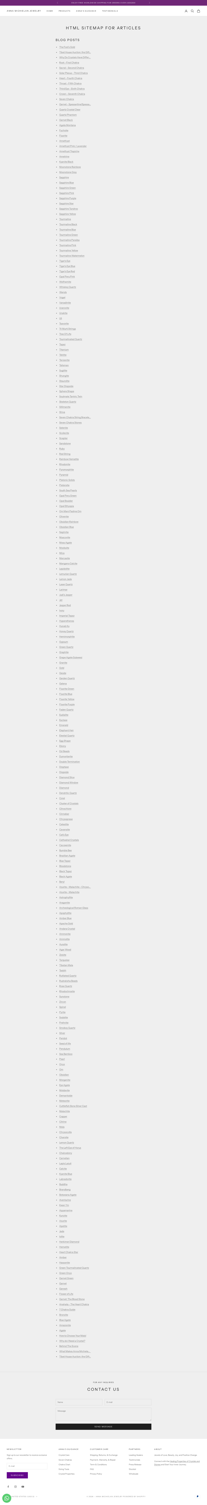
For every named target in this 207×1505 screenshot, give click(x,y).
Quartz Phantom (68, 114)
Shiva (62, 412)
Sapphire (64, 177)
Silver (62, 1033)
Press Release (135, 1464)
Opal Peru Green (68, 495)
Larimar (63, 589)
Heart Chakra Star (68, 1252)
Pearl (62, 1059)
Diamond (64, 787)
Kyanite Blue (65, 1173)
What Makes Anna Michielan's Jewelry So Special (85, 1351)
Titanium (64, 349)
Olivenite (64, 516)
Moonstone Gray (68, 172)
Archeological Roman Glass (73, 907)
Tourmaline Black (68, 224)
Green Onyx (65, 1273)
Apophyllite (65, 913)
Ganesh (63, 1288)
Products (64, 11)
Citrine (62, 1121)
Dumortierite (66, 756)
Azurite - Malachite (69, 892)
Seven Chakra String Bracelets (75, 417)
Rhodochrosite (67, 991)
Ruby (62, 448)
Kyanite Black (66, 161)
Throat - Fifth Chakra (70, 83)
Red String (64, 453)
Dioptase (64, 766)
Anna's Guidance (86, 11)
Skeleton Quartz (67, 401)
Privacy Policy (96, 1474)
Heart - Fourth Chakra (70, 78)
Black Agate (65, 876)
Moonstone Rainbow (70, 166)
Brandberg (65, 1189)
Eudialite (63, 714)
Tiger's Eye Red (67, 271)
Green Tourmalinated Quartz (74, 1267)
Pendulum (64, 1048)
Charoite (63, 1137)
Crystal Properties (66, 1474)
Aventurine (65, 1199)
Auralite (63, 944)
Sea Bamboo (65, 1053)
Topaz (62, 344)
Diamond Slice (66, 777)
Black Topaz (65, 871)
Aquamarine (65, 1210)
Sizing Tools (64, 1469)
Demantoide (65, 1095)
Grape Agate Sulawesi (70, 657)
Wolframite (65, 281)
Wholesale (133, 1474)
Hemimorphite (67, 636)
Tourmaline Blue (67, 229)
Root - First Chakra (69, 62)
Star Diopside (66, 386)
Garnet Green (66, 1278)
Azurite (63, 1220)
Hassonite (64, 1262)
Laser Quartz (66, 584)
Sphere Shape (66, 391)
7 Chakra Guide (67, 1309)
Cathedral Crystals (69, 839)
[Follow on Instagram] (15, 1486)
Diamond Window (68, 782)
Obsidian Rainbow (68, 521)
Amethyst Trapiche (69, 151)
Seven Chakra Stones (70, 422)
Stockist (132, 1469)
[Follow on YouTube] (22, 1486)
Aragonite (64, 902)
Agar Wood (65, 949)
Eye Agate (64, 1085)
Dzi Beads (64, 751)
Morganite (64, 1079)
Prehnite (63, 1022)
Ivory (61, 610)
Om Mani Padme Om (70, 511)
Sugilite (63, 370)
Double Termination (69, 761)
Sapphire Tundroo (68, 208)
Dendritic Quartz (68, 793)
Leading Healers (136, 1455)
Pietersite (64, 485)
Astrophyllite (66, 897)
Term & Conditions (98, 1464)
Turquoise (64, 960)
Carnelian (64, 1158)
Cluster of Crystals (68, 803)
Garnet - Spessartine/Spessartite (76, 104)
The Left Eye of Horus (70, 1147)
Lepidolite (64, 568)
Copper (63, 1116)
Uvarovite (64, 307)
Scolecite (64, 433)
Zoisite (62, 954)
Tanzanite (64, 360)
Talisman (64, 365)
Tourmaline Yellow (68, 250)
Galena (63, 683)
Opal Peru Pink (67, 276)
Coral (62, 798)
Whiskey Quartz (67, 287)
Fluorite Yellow (66, 699)
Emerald (63, 725)
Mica (61, 553)
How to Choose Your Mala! (72, 1335)
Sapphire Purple (67, 198)
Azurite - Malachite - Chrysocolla (76, 886)
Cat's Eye (64, 834)
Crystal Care (64, 1455)
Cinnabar (64, 813)
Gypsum (63, 641)
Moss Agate (65, 542)
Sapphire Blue (66, 182)
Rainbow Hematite (69, 459)
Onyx (62, 1064)
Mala (61, 1126)
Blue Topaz (64, 860)
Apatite (63, 1226)
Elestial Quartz (66, 735)
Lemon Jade (65, 579)
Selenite (63, 427)
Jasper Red (65, 605)
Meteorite (64, 1100)
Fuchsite (63, 130)
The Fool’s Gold (67, 47)
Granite (63, 662)
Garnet (63, 1283)
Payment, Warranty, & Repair (103, 1460)
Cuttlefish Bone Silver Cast (73, 1106)
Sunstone (64, 996)
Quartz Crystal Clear (69, 109)
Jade (61, 1231)
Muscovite (64, 537)
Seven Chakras (65, 1460)
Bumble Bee (65, 850)
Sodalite (63, 1017)
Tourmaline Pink (67, 245)
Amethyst (64, 140)
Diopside (64, 772)
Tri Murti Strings (67, 328)
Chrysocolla (65, 1132)
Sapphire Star (66, 203)
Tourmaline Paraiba (69, 240)
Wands (63, 292)
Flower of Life (66, 1293)
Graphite (64, 652)
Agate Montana (67, 125)
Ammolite (64, 939)
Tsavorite (64, 323)
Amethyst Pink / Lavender (73, 146)
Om (61, 1069)
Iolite (61, 1236)
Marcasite (64, 558)
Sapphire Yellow (67, 213)
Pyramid (63, 474)
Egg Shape (65, 740)
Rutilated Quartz (67, 975)
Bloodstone (65, 866)
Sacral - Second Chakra (71, 67)
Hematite (64, 1246)
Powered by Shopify (134, 1497)
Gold (61, 667)
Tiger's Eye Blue (67, 266)
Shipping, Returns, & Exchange (104, 1455)
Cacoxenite (65, 845)
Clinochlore (65, 808)
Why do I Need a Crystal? (72, 1340)
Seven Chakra (66, 99)
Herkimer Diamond (69, 1241)
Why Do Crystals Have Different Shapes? (80, 57)
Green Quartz (66, 647)
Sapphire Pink (66, 193)
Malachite (64, 1111)
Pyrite (62, 1012)
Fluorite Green (66, 688)
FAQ (92, 1469)
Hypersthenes (66, 620)
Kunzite (63, 1215)
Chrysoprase (66, 819)
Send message (103, 1426)
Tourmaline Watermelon (71, 255)
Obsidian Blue (66, 526)
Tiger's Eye (64, 260)
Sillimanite (64, 406)
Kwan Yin (64, 1205)
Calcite (63, 1168)
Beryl (61, 881)
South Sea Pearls (68, 490)
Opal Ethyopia (66, 506)
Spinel (62, 1006)
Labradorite (65, 1179)
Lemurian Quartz (68, 573)
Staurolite (64, 380)
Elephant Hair (66, 730)
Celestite (64, 824)
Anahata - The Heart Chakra (74, 1304)
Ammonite (65, 933)
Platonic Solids (67, 479)
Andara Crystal (67, 928)
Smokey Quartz (67, 1027)
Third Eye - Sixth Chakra (72, 88)
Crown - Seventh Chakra (72, 93)
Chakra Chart (64, 1464)
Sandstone (65, 443)
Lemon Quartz (66, 1142)
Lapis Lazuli (65, 1163)
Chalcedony (65, 1152)
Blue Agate (65, 1320)
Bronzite (63, 1314)
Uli (60, 318)
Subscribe (17, 1475)
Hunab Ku (64, 626)
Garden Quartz (67, 678)
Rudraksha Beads (68, 980)
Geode (62, 673)
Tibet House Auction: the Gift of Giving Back (82, 52)
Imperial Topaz (66, 615)
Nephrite (64, 532)
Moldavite (64, 1090)
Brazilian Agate (67, 855)
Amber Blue (65, 918)
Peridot (63, 1038)
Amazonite (65, 1325)
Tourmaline (65, 219)
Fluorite (63, 135)
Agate (62, 1330)
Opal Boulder (66, 500)
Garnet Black (66, 119)
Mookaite (64, 547)
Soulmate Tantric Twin (70, 396)
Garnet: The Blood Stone (72, 1299)
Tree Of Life (65, 333)
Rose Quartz (65, 986)
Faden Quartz (66, 709)
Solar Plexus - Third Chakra (73, 73)
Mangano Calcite (68, 563)
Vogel (62, 297)
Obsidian (64, 1074)
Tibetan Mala (66, 965)
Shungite (64, 375)
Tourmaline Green (68, 234)
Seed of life (65, 1043)
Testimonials (110, 11)
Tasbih (62, 970)
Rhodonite (64, 464)
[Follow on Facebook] (8, 1486)
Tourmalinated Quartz (70, 339)
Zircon (62, 1001)
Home (50, 11)
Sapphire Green (67, 187)
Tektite (62, 354)
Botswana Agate (67, 1194)
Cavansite (64, 829)
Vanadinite (65, 302)
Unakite (63, 313)
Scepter (63, 438)
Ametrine (64, 156)
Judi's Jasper (65, 594)
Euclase (63, 720)
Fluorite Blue (65, 693)
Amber (63, 1257)
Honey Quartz (66, 631)
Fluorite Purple (67, 704)
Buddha (63, 1184)
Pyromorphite (66, 469)
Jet (60, 600)
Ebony (62, 746)
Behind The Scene (68, 1346)
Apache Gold (66, 923)
